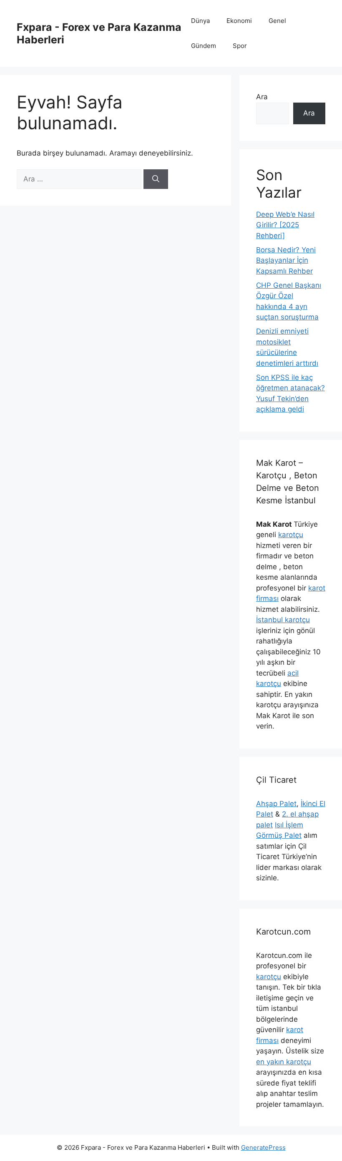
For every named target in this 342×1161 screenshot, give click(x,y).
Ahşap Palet (276, 803)
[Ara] (155, 179)
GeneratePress (263, 1147)
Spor (240, 46)
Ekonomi (239, 21)
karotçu (290, 534)
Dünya (200, 21)
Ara (262, 97)
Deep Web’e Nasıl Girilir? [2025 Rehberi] (285, 225)
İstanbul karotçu (283, 620)
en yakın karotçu (283, 1062)
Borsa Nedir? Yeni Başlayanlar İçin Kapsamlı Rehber (286, 260)
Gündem (203, 46)
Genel (277, 21)
